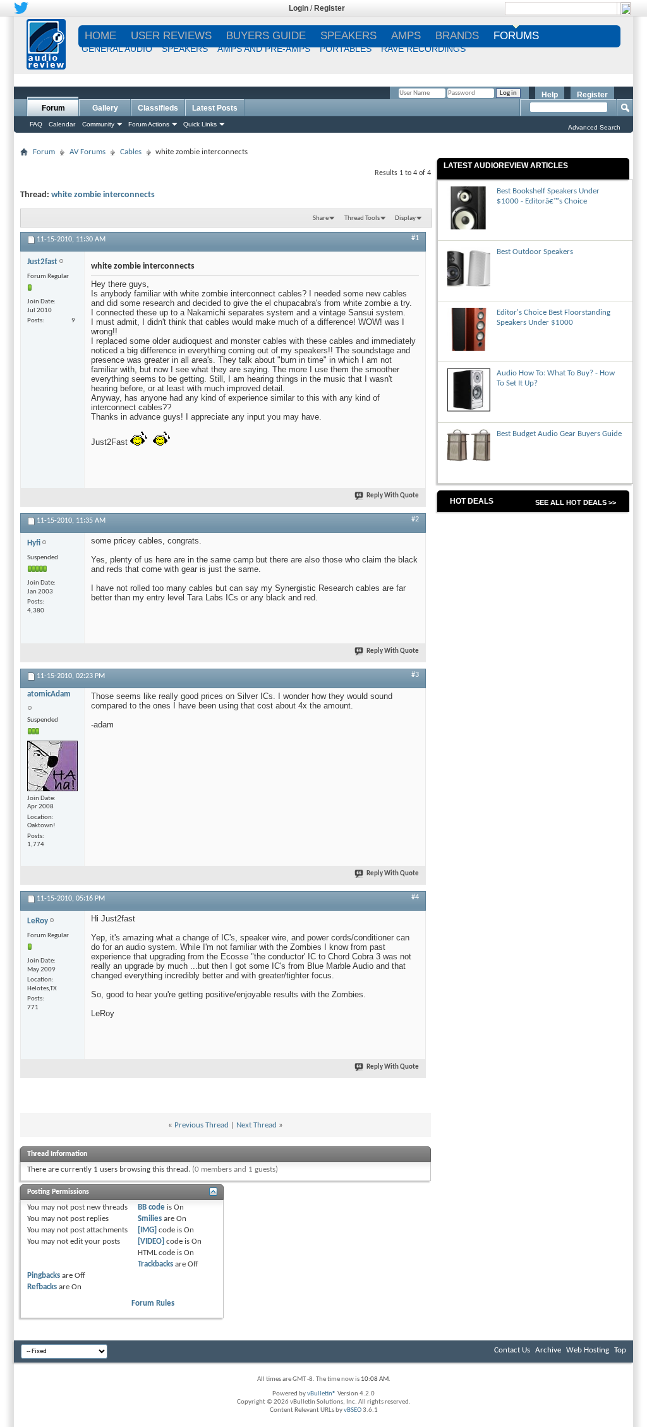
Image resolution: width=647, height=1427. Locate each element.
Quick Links (200, 124)
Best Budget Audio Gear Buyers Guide (559, 434)
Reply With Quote (392, 495)
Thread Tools (362, 218)
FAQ (36, 124)
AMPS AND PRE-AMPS (263, 49)
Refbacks (42, 1287)
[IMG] (147, 1230)
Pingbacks (43, 1276)
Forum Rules (152, 1303)
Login (298, 8)
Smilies (150, 1219)
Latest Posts (215, 108)
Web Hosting (587, 1350)
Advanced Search (594, 127)
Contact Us (512, 1350)
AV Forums (88, 152)
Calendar (62, 124)
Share (321, 218)
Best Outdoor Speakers (535, 252)
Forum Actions (148, 124)
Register (329, 8)
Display (405, 218)
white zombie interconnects (103, 195)
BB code (151, 1207)
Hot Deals (471, 501)
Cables (131, 152)
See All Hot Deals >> (575, 502)
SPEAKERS (185, 49)
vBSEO (352, 1410)
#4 (415, 897)
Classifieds (158, 108)
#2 (415, 519)
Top (620, 1350)
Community (98, 124)
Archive (548, 1350)
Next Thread (256, 1125)
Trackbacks (155, 1264)
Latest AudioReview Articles (506, 165)
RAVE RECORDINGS (423, 49)
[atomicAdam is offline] (52, 766)
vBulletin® (321, 1393)
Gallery (105, 108)
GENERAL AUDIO (117, 49)
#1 (415, 238)
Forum (53, 108)
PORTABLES (346, 49)
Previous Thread (201, 1125)
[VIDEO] (151, 1241)
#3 (415, 675)
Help (549, 94)
